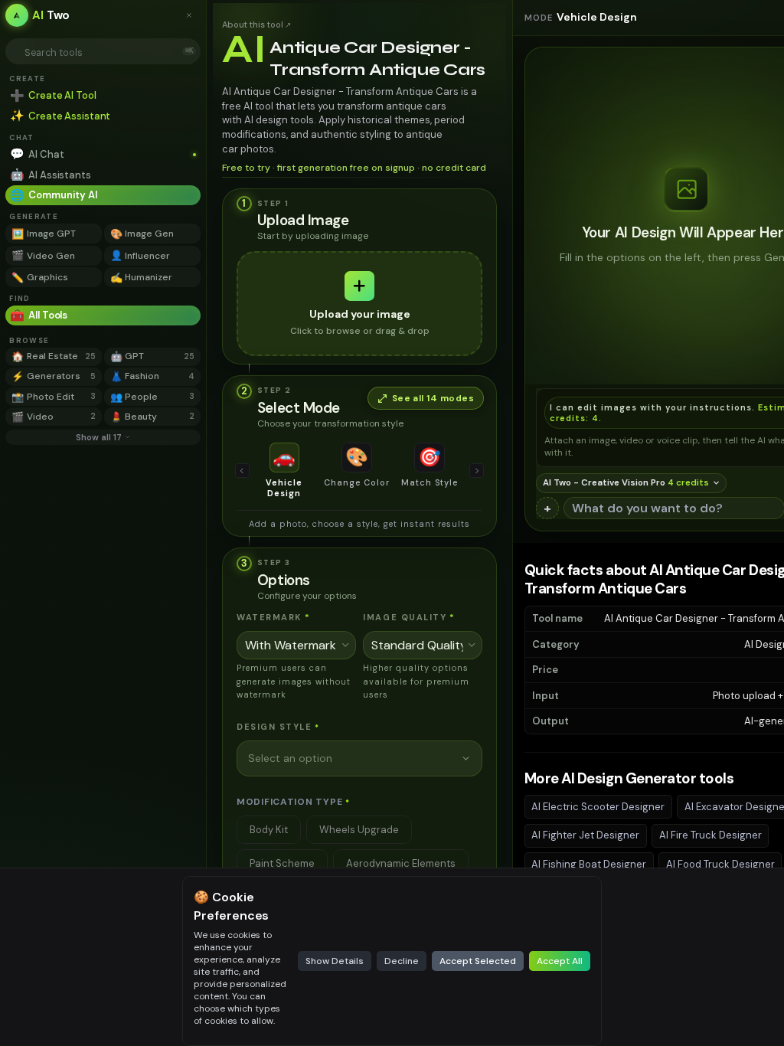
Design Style (278, 726)
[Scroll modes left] (242, 471)
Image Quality (409, 617)
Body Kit (269, 829)
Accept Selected (477, 961)
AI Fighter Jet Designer (585, 835)
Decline (401, 961)
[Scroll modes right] (477, 471)
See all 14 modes (433, 398)
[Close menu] (193, 15)
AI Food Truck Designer (720, 864)
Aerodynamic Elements (401, 863)
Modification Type (293, 802)
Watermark (273, 617)
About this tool (256, 24)
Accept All (560, 961)
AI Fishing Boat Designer (588, 864)
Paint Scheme (282, 863)
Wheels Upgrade (359, 829)
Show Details (334, 961)
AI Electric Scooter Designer (598, 806)
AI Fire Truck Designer (710, 835)
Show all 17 (99, 437)
